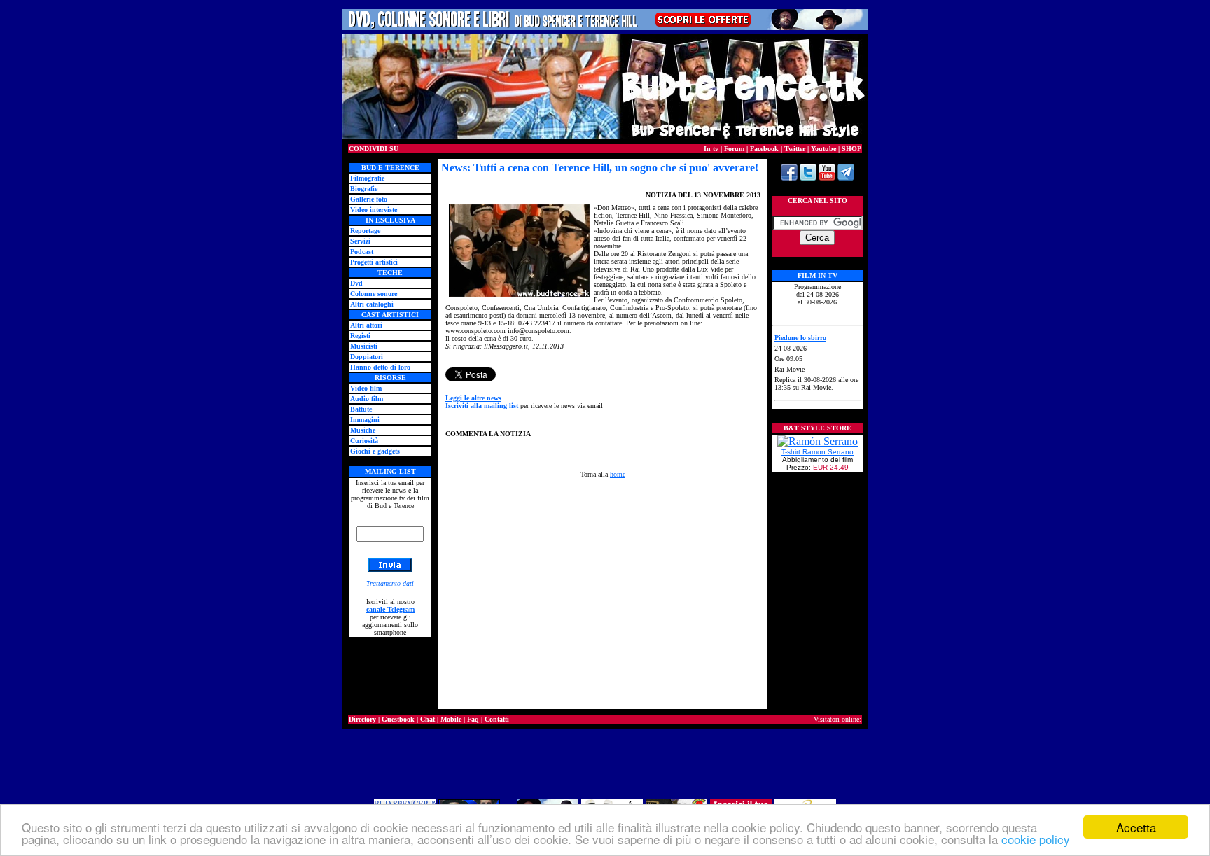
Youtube (823, 149)
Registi (360, 335)
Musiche (362, 430)
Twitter (794, 149)
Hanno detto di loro (380, 367)
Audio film (366, 398)
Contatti (497, 719)
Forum (734, 149)
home (617, 474)
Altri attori (366, 325)
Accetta (1136, 827)
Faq (473, 719)
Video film (366, 388)
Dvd (356, 283)
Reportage (365, 230)
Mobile (450, 719)
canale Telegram (390, 609)
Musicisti (363, 346)
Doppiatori (366, 356)
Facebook (764, 149)
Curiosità (364, 440)
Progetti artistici (374, 262)
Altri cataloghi (372, 304)
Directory (362, 719)
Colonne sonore (373, 293)
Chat (427, 719)
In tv (711, 149)
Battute (361, 409)
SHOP (851, 149)
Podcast (361, 251)
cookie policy (1035, 839)
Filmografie (367, 178)
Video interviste (373, 209)
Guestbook (398, 719)
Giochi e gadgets (375, 451)
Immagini (365, 419)
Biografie (363, 188)
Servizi (360, 241)
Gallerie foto (368, 199)
